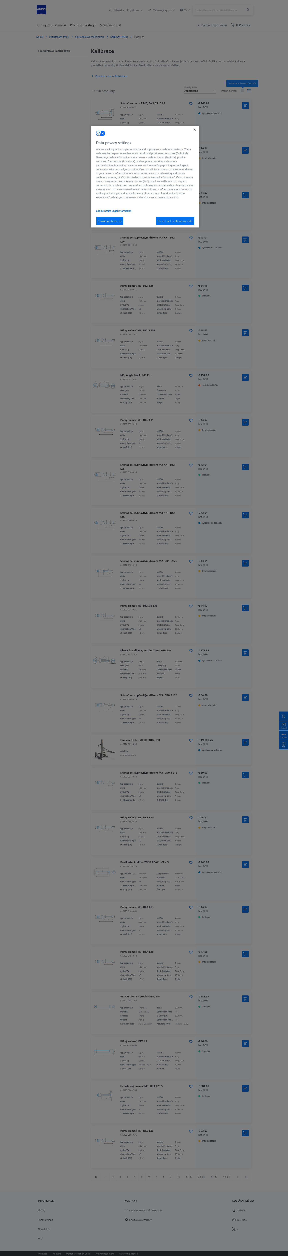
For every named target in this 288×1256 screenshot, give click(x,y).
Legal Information (122, 211)
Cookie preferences (110, 221)
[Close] (194, 129)
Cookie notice (104, 211)
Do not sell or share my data (175, 221)
